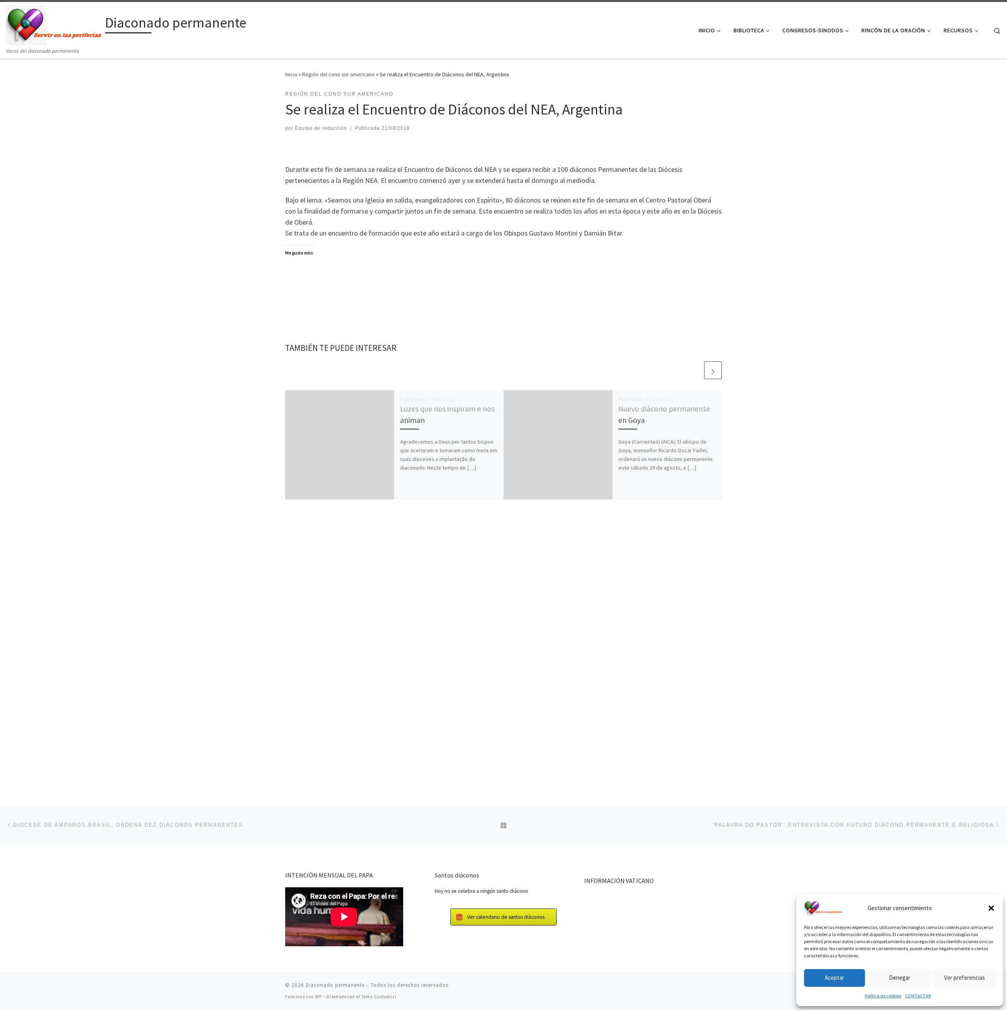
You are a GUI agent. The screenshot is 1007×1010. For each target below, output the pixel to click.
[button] (991, 908)
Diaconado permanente (335, 985)
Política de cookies (883, 996)
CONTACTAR (918, 996)
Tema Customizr (379, 996)
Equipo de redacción (321, 128)
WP (318, 996)
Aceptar (834, 977)
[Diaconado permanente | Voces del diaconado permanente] (54, 24)
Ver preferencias (964, 977)
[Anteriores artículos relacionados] (694, 370)
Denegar (899, 977)
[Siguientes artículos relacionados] (713, 370)
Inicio (291, 74)
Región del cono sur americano (338, 74)
